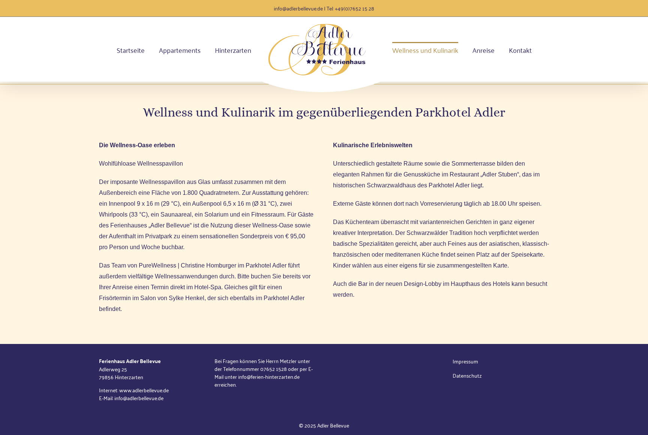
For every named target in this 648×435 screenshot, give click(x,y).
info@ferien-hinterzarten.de (269, 376)
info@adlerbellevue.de (298, 8)
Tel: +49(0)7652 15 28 (350, 8)
